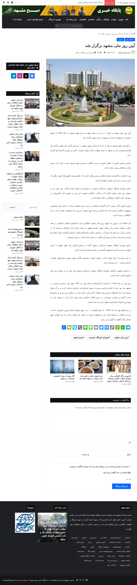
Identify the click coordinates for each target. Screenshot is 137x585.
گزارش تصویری (125, 565)
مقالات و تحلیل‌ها (124, 556)
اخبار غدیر (103, 538)
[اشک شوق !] (32, 221)
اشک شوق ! (18, 217)
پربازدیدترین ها (112, 560)
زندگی (98, 19)
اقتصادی (83, 19)
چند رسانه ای (71, 19)
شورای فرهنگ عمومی (99, 337)
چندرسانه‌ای (88, 560)
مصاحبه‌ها (81, 551)
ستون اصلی (80, 542)
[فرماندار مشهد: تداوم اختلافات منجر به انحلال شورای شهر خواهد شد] (32, 104)
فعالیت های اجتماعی (123, 551)
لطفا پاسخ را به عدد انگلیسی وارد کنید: (117, 473)
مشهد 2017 (91, 551)
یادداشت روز (111, 565)
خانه (126, 19)
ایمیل (129, 454)
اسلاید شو (125, 34)
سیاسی (127, 547)
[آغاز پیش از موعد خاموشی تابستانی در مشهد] (62, 366)
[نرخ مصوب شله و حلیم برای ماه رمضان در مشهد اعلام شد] (90, 366)
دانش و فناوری (101, 542)
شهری (120, 19)
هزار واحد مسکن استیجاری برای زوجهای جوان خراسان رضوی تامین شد (14, 139)
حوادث (113, 19)
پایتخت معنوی (125, 560)
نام (130, 442)
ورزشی (100, 556)
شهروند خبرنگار (103, 547)
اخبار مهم (93, 538)
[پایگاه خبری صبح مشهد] (68, 10)
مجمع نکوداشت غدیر (35, 19)
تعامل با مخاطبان (115, 542)
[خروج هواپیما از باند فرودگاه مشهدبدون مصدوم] (32, 233)
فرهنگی (106, 19)
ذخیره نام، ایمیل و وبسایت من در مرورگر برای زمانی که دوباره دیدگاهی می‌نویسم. (99, 466)
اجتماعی (91, 19)
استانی (84, 538)
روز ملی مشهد (121, 337)
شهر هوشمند (117, 547)
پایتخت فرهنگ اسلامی (87, 556)
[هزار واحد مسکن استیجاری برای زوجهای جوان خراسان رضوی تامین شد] (32, 138)
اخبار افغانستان (115, 538)
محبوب (12, 207)
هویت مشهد (111, 556)
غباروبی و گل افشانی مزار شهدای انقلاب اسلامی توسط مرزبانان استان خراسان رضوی (119, 378)
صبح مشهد (78, 337)
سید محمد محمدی (124, 53)
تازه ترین (33, 207)
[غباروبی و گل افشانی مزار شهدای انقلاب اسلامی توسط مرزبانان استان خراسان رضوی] (119, 366)
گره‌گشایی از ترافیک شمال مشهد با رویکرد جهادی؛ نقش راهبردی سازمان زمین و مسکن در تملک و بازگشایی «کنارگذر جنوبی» (15, 182)
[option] (52, 527)
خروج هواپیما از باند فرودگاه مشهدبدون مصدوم (15, 232)
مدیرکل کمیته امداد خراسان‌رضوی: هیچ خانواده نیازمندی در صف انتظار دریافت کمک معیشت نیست (67, 2)
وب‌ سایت (85, 454)
